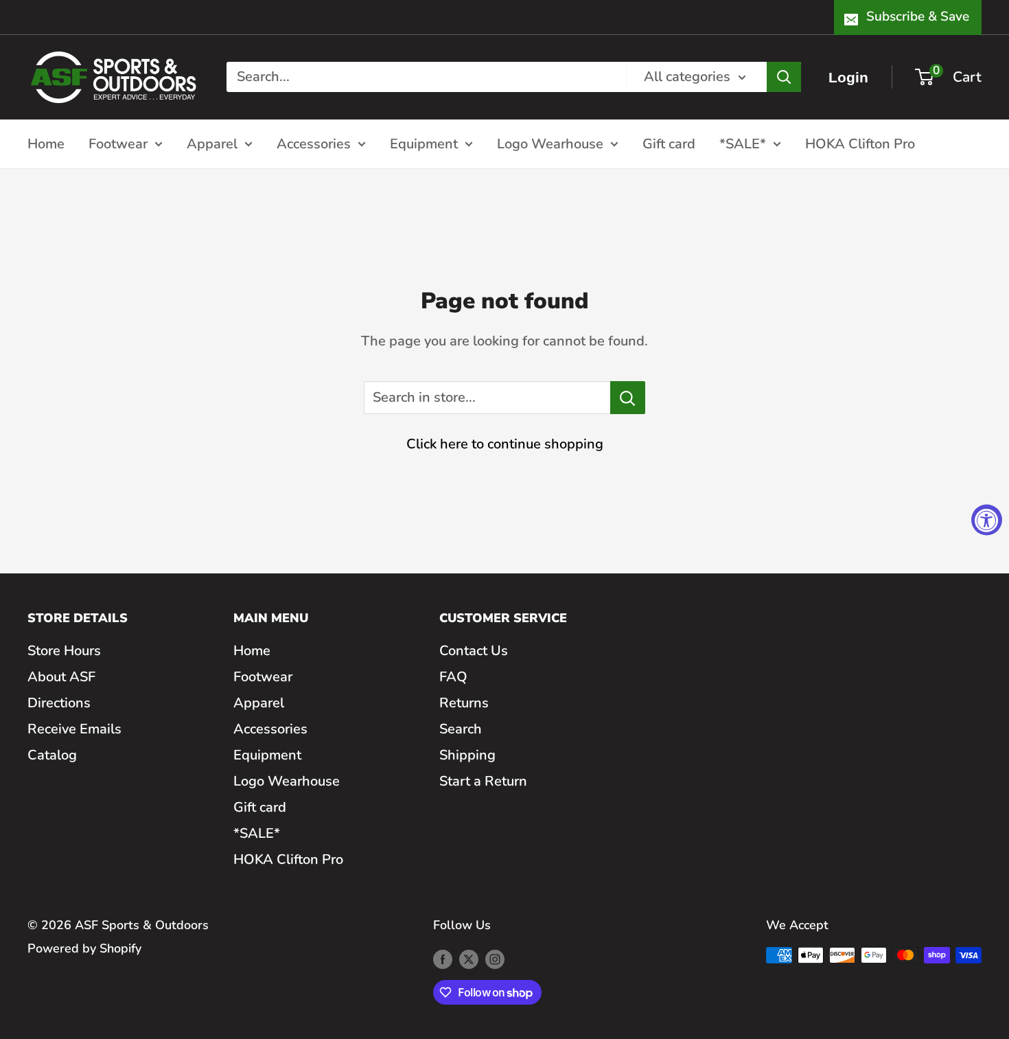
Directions (59, 703)
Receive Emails (74, 729)
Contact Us (473, 650)
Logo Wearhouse (550, 143)
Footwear (118, 143)
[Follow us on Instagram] (495, 958)
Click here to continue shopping (504, 444)
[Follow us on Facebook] (442, 958)
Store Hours (64, 650)
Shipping (467, 755)
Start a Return (483, 781)
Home (46, 143)
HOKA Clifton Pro (860, 143)
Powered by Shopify (84, 948)
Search (460, 729)
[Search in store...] (627, 397)
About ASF (61, 676)
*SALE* (742, 143)
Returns (464, 703)
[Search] (784, 77)
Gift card (668, 143)
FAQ (453, 676)
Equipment (424, 143)
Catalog (52, 755)
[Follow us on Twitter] (468, 958)
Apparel (212, 143)
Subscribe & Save (917, 16)
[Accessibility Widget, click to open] (986, 519)
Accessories (314, 143)
